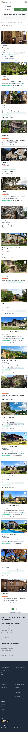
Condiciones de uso (19, 684)
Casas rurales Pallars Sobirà (7, 648)
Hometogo (3, 704)
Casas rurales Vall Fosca (6, 650)
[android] (14, 721)
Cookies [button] (16, 690)
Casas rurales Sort (5, 635)
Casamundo (4, 709)
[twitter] (8, 728)
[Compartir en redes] (24, 2)
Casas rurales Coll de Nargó (7, 630)
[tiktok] (11, 728)
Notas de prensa (5, 670)
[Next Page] (17, 609)
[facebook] (2, 728)
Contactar (3, 677)
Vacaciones (4, 687)
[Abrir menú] (26, 2)
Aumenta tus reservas (20, 667)
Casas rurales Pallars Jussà (6, 645)
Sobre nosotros (5, 667)
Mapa (21, 9)
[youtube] (14, 728)
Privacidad (17, 687)
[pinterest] (17, 728)
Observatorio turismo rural (6, 673)
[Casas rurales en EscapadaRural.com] (6, 2)
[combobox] (14, 6)
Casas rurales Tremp (5, 637)
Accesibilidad (18, 692)
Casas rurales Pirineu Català (7, 655)
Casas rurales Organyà (6, 628)
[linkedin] (20, 728)
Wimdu (2, 707)
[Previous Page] (11, 609)
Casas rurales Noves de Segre (7, 632)
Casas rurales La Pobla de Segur (8, 625)
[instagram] (5, 728)
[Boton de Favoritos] (25, 33)
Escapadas (3, 684)
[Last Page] (19, 609)
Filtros (8, 9)
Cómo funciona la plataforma (19, 695)
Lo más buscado (5, 690)
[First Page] (8, 609)
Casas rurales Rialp (5, 639)
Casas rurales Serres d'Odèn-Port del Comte (10, 653)
